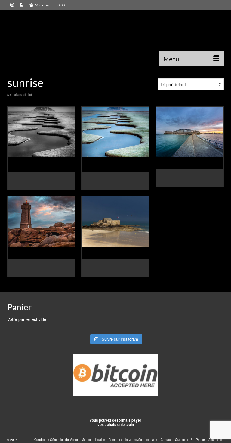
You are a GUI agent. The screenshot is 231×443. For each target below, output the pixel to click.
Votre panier (51, 5)
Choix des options (41, 185)
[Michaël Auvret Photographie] (115, 40)
